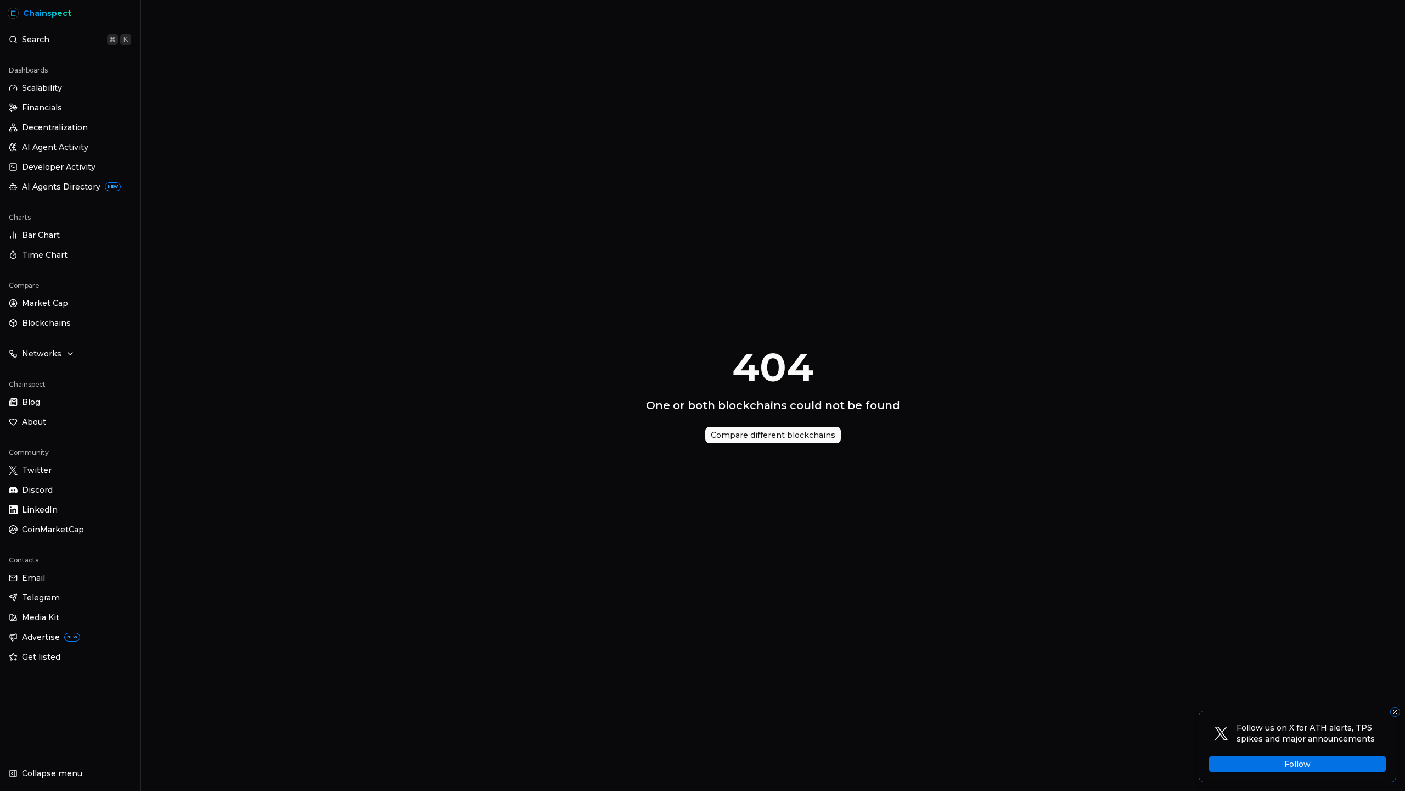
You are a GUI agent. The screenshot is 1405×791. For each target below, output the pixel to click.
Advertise (49, 637)
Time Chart (45, 255)
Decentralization (55, 127)
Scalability (42, 88)
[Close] (1395, 712)
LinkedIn (40, 510)
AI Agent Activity (55, 147)
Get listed (41, 657)
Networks (41, 354)
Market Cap (45, 303)
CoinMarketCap (53, 529)
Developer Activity (58, 167)
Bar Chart (41, 235)
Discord (37, 490)
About (34, 422)
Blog (31, 402)
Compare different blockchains (773, 435)
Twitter (37, 470)
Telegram (41, 598)
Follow (1297, 764)
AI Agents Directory (70, 187)
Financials (42, 108)
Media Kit (40, 617)
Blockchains (46, 323)
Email (33, 578)
